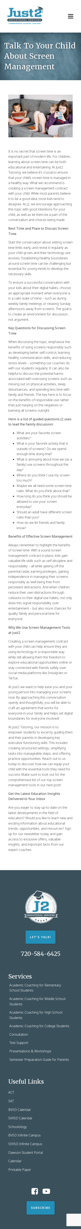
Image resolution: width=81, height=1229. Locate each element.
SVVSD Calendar (20, 1118)
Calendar (15, 1161)
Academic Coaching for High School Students (35, 1015)
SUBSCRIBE (40, 1208)
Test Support (18, 1042)
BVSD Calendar (19, 1109)
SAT (11, 1101)
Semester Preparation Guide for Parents (39, 1059)
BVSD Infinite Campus (24, 1135)
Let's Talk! (40, 937)
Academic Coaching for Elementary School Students (35, 988)
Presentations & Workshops (30, 1051)
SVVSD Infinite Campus (25, 1144)
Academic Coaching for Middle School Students (37, 1001)
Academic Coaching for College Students (39, 1026)
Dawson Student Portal (25, 1152)
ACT (11, 1092)
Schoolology (17, 1126)
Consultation (18, 1034)
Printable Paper (19, 1169)
